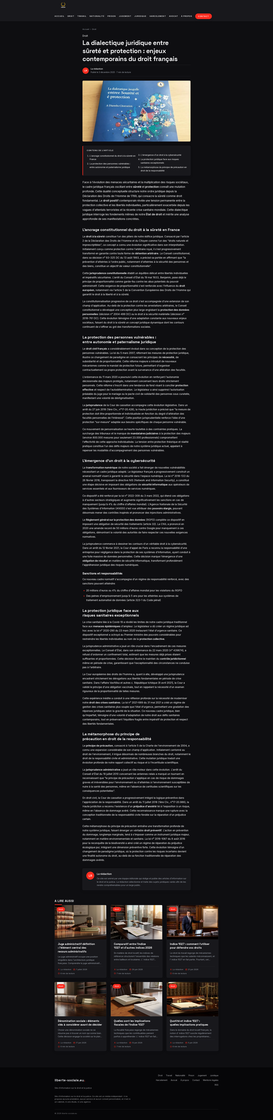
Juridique (140, 16)
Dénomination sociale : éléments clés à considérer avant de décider (80, 1022)
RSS (216, 1085)
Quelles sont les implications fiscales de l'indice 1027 (132, 1022)
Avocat (173, 16)
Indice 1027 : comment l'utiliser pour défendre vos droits (189, 945)
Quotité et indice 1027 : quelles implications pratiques (189, 1022)
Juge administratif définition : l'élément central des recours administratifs (76, 947)
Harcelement (158, 16)
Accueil (59, 16)
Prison (111, 16)
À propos (186, 16)
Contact (203, 16)
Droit (71, 16)
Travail (81, 16)
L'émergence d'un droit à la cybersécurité (161, 155)
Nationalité (97, 16)
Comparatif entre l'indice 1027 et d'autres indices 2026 (133, 945)
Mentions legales (210, 1080)
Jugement (125, 16)
